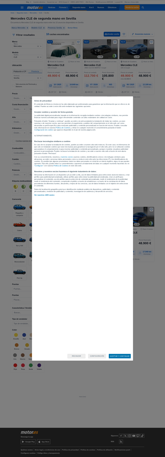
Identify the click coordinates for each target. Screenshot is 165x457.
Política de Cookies (63, 128)
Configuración (97, 356)
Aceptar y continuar (120, 356)
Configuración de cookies (43, 130)
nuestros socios (67, 157)
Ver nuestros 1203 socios (44, 195)
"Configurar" (38, 166)
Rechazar (76, 356)
